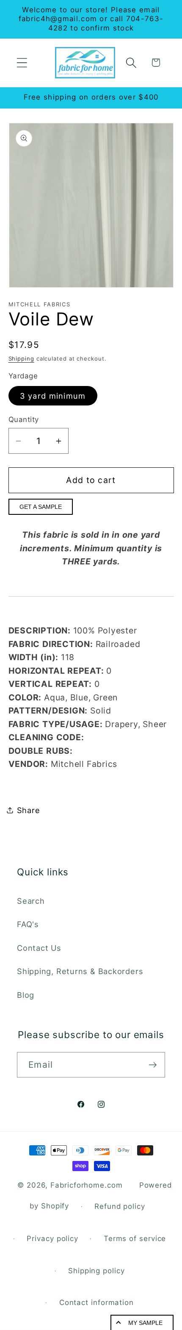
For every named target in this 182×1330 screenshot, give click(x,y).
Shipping (21, 358)
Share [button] (28, 810)
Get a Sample (40, 506)
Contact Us (39, 947)
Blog (25, 995)
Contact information (96, 1302)
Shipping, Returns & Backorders (80, 971)
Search (31, 900)
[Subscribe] (153, 1065)
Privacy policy (52, 1238)
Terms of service (135, 1238)
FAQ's (28, 924)
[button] (22, 62)
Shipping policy (96, 1270)
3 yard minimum (53, 395)
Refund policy (119, 1206)
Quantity (23, 419)
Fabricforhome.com (86, 1185)
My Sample (145, 1322)
